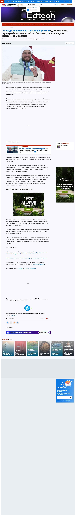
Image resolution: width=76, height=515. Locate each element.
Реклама (63, 4)
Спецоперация (19, 1)
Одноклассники (28, 268)
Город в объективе (54, 24)
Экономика (40, 1)
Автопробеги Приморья (25, 24)
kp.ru (48, 319)
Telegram (35, 264)
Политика (26, 1)
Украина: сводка (45, 24)
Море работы (16, 24)
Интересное (11, 327)
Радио (56, 4)
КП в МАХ (66, 24)
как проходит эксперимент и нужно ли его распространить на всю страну (34, 150)
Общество (33, 1)
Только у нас (33, 24)
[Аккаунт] (74, 1)
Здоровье (56, 1)
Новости (10, 24)
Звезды (51, 1)
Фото (8, 1)
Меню (2, 1)
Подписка (69, 4)
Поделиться (70, 43)
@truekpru (13, 315)
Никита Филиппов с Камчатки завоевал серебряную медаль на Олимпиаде (26, 258)
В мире (46, 1)
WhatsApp (41, 264)
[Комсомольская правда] (9, 5)
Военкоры (39, 24)
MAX (34, 268)
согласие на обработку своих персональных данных (63, 400)
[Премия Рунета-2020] (20, 4)
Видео (12, 1)
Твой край (61, 24)
